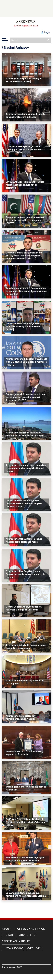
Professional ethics (29, 928)
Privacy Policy (13, 947)
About (6, 928)
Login (47, 32)
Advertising (28, 935)
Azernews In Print (16, 941)
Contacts (9, 935)
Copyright (34, 947)
